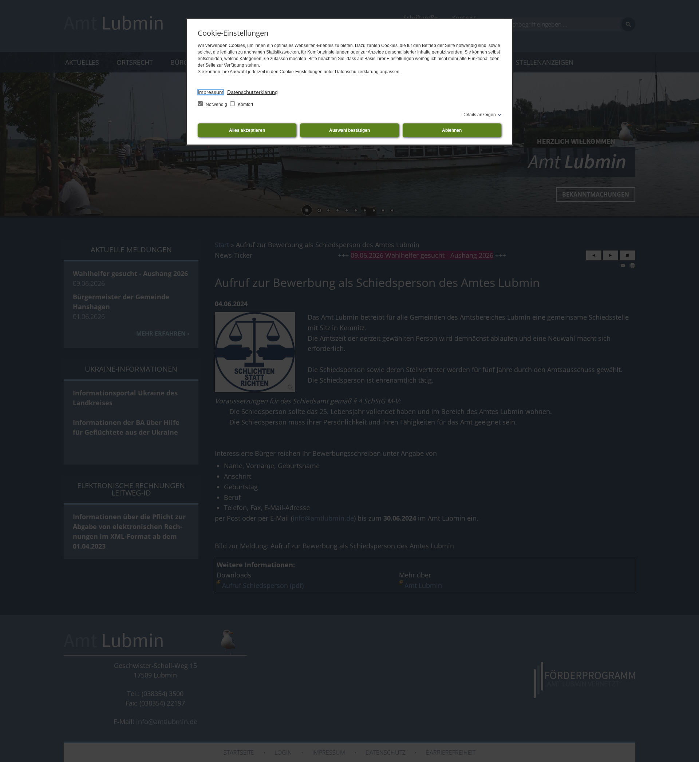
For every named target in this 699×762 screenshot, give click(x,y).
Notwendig (216, 104)
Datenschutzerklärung (252, 92)
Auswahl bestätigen (349, 130)
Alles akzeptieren (247, 130)
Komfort (245, 104)
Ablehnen (452, 130)
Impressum (211, 92)
